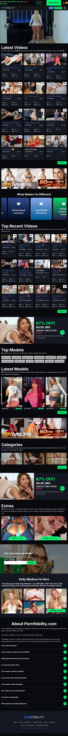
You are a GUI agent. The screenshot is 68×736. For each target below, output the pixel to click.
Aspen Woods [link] (29, 69)
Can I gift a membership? (10, 697)
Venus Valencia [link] (57, 300)
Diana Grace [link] (50, 125)
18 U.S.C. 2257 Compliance (27, 725)
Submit (31, 562)
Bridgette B (49, 361)
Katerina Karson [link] (57, 274)
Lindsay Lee (39, 361)
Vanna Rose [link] (6, 69)
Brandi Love (6, 357)
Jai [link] (25, 98)
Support (15, 722)
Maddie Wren (19, 361)
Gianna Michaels (7, 361)
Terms (20, 722)
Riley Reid (30, 361)
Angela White (50, 357)
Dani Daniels (59, 361)
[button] (66, 394)
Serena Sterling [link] (7, 98)
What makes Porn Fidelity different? (13, 703)
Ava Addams (16, 357)
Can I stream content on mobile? (12, 671)
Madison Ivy (61, 357)
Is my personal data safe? (10, 665)
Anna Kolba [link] (50, 98)
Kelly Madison (39, 357)
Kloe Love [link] (50, 151)
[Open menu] (65, 8)
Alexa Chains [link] (39, 249)
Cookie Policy (27, 722)
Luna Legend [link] (50, 71)
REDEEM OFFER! (54, 3)
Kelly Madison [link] (29, 151)
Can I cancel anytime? (9, 645)
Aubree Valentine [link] (24, 300)
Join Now (58, 8)
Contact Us (52, 722)
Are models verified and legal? (12, 684)
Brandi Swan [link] (6, 151)
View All (62, 163)
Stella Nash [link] (6, 125)
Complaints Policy (37, 722)
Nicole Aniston (27, 357)
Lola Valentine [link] (40, 300)
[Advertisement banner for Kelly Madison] (34, 178)
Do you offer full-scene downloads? (14, 678)
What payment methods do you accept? (15, 658)
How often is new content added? (13, 691)
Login (51, 8)
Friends (45, 722)
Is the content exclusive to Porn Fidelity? (15, 652)
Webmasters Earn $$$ (42, 725)
